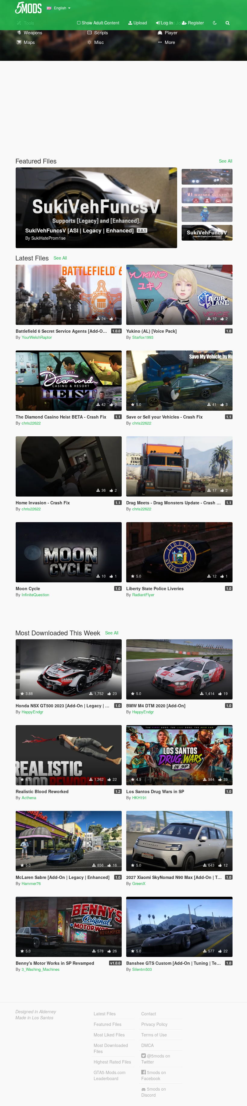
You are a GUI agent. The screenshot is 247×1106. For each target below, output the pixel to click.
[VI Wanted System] (207, 195)
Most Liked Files (109, 1035)
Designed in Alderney (35, 1011)
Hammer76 (31, 883)
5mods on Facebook (153, 1075)
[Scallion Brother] (207, 214)
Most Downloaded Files (111, 1048)
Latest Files (105, 1014)
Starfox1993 (142, 337)
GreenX (138, 883)
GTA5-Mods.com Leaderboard (110, 1075)
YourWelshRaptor (37, 337)
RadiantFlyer (143, 594)
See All (225, 161)
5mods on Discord (153, 1092)
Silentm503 (142, 969)
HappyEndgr (32, 712)
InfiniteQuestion (35, 594)
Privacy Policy (154, 1024)
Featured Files (107, 1024)
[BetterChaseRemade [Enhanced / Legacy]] (207, 177)
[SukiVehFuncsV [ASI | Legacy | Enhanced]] (207, 233)
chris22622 (31, 423)
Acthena (29, 797)
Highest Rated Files (112, 1062)
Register (195, 23)
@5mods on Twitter (155, 1059)
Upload (139, 23)
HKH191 (139, 797)
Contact (148, 1014)
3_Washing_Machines (41, 969)
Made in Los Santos (34, 1017)
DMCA (147, 1045)
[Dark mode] (214, 22)
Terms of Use (154, 1035)
